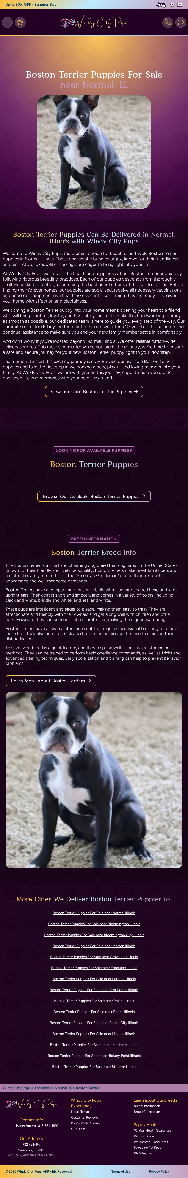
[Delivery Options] (162, 5)
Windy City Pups (17, 1088)
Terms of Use (120, 1171)
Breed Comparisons (148, 1112)
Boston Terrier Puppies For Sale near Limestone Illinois (94, 1045)
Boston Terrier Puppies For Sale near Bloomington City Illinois (94, 935)
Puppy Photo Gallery (85, 1123)
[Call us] (167, 22)
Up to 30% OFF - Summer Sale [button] (31, 4)
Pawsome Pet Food (147, 1148)
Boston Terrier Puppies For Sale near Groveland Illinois (94, 957)
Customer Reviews (84, 1117)
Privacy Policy (159, 1171)
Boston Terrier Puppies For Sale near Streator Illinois (94, 1067)
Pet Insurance (144, 1136)
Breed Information (147, 1106)
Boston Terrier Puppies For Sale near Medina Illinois (94, 1034)
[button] (172, 5)
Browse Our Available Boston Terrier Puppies (91, 496)
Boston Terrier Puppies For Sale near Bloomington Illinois (94, 924)
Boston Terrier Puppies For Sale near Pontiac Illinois (94, 979)
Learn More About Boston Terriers (48, 681)
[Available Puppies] (20, 22)
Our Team (78, 1129)
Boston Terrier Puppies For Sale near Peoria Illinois (94, 1012)
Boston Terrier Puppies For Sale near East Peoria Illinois (94, 990)
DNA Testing (143, 1153)
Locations (43, 1088)
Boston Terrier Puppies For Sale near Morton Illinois (94, 946)
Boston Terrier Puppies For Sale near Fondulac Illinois (94, 968)
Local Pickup (80, 1112)
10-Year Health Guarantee (152, 1130)
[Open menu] (7, 22)
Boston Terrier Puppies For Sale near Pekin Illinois (94, 1001)
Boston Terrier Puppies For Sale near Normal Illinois (94, 913)
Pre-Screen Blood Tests (151, 1142)
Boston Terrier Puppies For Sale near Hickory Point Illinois (94, 1056)
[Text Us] (180, 22)
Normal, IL (64, 1088)
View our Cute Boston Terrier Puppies (92, 391)
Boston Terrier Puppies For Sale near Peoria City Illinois (94, 1023)
